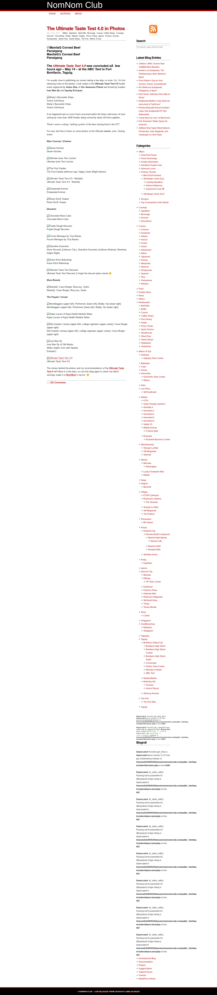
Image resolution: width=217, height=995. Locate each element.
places (101, 36)
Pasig (143, 560)
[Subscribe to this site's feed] (153, 29)
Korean (144, 260)
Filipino (144, 236)
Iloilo (143, 385)
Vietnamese (146, 280)
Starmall (147, 455)
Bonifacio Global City (153, 642)
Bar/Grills (82, 33)
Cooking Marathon (154, 182)
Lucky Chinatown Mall (153, 471)
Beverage (91, 33)
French (144, 240)
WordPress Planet (147, 979)
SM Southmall (149, 392)
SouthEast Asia (148, 624)
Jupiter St (147, 424)
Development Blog (147, 958)
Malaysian (146, 263)
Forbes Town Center (155, 666)
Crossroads (151, 663)
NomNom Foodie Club (151, 165)
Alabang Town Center (153, 358)
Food (141, 289)
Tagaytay (145, 636)
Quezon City (146, 571)
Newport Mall (154, 549)
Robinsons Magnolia (153, 597)
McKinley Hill (149, 681)
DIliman (147, 578)
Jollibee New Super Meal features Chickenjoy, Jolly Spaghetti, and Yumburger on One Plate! (154, 131)
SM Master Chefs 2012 (153, 194)
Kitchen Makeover (154, 185)
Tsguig (144, 707)
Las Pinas (145, 389)
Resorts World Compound (158, 534)
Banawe (147, 575)
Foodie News (145, 292)
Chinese (145, 229)
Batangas (145, 363)
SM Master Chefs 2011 (153, 179)
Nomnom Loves (148, 168)
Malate (146, 475)
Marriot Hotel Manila (157, 538)
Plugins (142, 965)
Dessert (50, 36)
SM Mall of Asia (150, 554)
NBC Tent (150, 673)
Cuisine (142, 226)
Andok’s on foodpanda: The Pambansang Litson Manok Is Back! (152, 73)
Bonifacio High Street (155, 646)
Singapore (146, 620)
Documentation (146, 962)
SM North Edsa (150, 600)
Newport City (149, 531)
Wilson (146, 380)
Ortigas (82, 36)
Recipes (145, 199)
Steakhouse (146, 333)
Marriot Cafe (156, 541)
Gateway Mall (149, 593)
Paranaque (146, 519)
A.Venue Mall (152, 431)
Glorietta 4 (148, 407)
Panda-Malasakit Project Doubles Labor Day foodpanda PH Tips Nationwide (154, 111)
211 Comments (58, 382)
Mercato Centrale (154, 670)
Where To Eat (95, 39)
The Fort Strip (149, 702)
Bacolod (147, 487)
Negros (144, 483)
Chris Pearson (132, 991)
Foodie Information (149, 162)
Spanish (145, 273)
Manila (144, 460)
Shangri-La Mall (150, 448)
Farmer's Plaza (150, 590)
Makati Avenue (150, 427)
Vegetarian (146, 346)
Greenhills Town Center (154, 377)
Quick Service (147, 329)
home (52, 13)
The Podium (149, 514)
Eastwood (148, 587)
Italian (144, 253)
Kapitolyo (147, 563)
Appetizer (73, 33)
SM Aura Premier (151, 693)
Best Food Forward (152, 175)
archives (65, 13)
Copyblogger (101, 991)
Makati (74, 36)
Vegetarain (146, 343)
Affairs (65, 33)
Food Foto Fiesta (148, 155)
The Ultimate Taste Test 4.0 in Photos (86, 28)
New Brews (146, 221)
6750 (145, 400)
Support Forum (145, 972)
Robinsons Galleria (152, 499)
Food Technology (149, 158)
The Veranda (152, 502)
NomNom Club (75, 5)
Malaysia (147, 627)
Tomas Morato (149, 607)
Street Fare (63, 39)
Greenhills (146, 373)
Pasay (144, 527)
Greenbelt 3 (148, 417)
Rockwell (147, 436)
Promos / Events (112, 36)
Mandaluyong (147, 444)
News (141, 295)
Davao (144, 370)
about (78, 13)
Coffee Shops (109, 33)
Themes (142, 975)
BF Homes (148, 522)
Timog (146, 604)
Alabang (145, 355)
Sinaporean (146, 270)
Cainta (146, 615)
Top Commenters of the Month (155, 202)
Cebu (143, 367)
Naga (143, 480)
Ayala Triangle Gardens (154, 404)
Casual (99, 33)
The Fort (84, 39)
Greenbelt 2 (148, 414)
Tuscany (150, 685)
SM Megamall (149, 451)
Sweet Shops (74, 39)
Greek (144, 246)
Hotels (68, 36)
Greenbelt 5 (148, 421)
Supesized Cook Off (155, 189)
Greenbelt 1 (148, 411)
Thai (143, 277)
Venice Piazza (152, 688)
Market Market (149, 678)
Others (142, 299)
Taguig (144, 639)
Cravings (120, 33)
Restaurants (52, 39)
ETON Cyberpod (151, 495)
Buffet (143, 309)
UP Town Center (153, 582)
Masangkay (151, 466)
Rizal (143, 612)
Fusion (144, 243)
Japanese (145, 256)
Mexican (145, 267)
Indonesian (146, 250)
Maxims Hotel (154, 546)
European (145, 233)
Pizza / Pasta (91, 36)
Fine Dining (59, 36)
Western (145, 284)
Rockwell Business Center (158, 439)
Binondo (147, 463)
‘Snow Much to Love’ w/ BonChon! (154, 118)
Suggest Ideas (145, 968)
